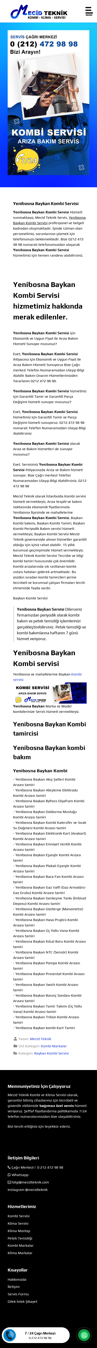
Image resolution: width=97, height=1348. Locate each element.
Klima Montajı (19, 1231)
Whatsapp (20, 1175)
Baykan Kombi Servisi (51, 1053)
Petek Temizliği (20, 1238)
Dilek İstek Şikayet (22, 1301)
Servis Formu (18, 1294)
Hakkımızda (17, 1279)
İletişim (14, 1287)
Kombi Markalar (54, 1046)
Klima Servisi (18, 1223)
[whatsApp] (84, 1335)
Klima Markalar (20, 1253)
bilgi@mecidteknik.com (30, 1182)
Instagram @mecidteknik (28, 1190)
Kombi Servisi (19, 1216)
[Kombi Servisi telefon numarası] (48, 102)
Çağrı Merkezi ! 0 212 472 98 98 (37, 1167)
